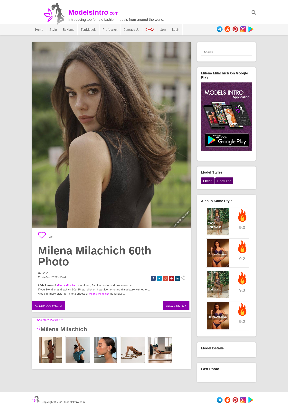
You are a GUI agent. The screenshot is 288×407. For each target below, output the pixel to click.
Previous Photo (49, 305)
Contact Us (131, 30)
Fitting (208, 181)
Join (163, 30)
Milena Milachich (67, 285)
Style (53, 30)
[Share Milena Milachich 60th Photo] (182, 279)
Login (175, 30)
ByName (68, 30)
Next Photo (175, 305)
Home (39, 30)
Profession (110, 30)
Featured (224, 181)
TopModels (88, 30)
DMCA (149, 30)
